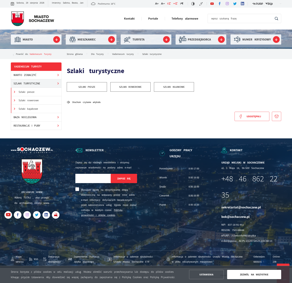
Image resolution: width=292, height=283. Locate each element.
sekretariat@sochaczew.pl (241, 207)
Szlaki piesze (26, 92)
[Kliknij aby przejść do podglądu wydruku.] (276, 116)
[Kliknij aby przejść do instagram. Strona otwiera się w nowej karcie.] (227, 4)
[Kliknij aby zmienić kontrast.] (193, 3)
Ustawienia (206, 274)
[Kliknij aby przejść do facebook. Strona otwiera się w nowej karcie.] (219, 4)
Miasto (28, 39)
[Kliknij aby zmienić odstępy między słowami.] (175, 4)
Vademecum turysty (40, 54)
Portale (153, 19)
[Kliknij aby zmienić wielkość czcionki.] (156, 4)
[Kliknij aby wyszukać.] (276, 18)
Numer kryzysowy (256, 39)
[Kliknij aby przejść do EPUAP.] (257, 4)
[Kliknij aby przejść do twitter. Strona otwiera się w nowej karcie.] (235, 4)
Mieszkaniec (87, 39)
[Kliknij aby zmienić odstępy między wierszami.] (169, 4)
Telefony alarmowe (185, 19)
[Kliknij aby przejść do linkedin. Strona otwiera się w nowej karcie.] (242, 4)
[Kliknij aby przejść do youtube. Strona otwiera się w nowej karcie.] (212, 4)
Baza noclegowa (25, 117)
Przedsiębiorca (199, 39)
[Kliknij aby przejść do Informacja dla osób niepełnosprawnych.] (201, 3)
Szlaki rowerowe (29, 100)
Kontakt (129, 19)
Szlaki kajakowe (28, 109)
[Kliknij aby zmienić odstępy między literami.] (163, 4)
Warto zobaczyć (25, 75)
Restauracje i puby (27, 125)
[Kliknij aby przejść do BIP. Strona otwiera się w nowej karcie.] (269, 3)
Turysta (138, 39)
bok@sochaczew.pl (235, 216)
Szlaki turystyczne (27, 83)
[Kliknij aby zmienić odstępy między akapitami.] (181, 4)
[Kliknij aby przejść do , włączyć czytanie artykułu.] (84, 102)
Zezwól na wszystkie (254, 274)
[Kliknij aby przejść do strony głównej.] (32, 19)
